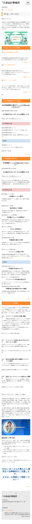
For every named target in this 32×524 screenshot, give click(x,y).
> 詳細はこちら (26, 62)
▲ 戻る (28, 154)
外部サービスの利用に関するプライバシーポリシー (17, 512)
